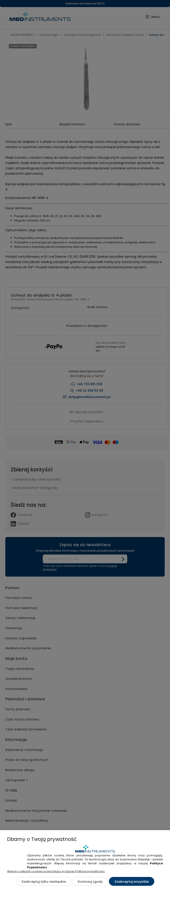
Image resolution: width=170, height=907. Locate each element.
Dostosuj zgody (90, 881)
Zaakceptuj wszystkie (131, 881)
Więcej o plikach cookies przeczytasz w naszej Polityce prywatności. (56, 871)
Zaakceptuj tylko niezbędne (43, 881)
